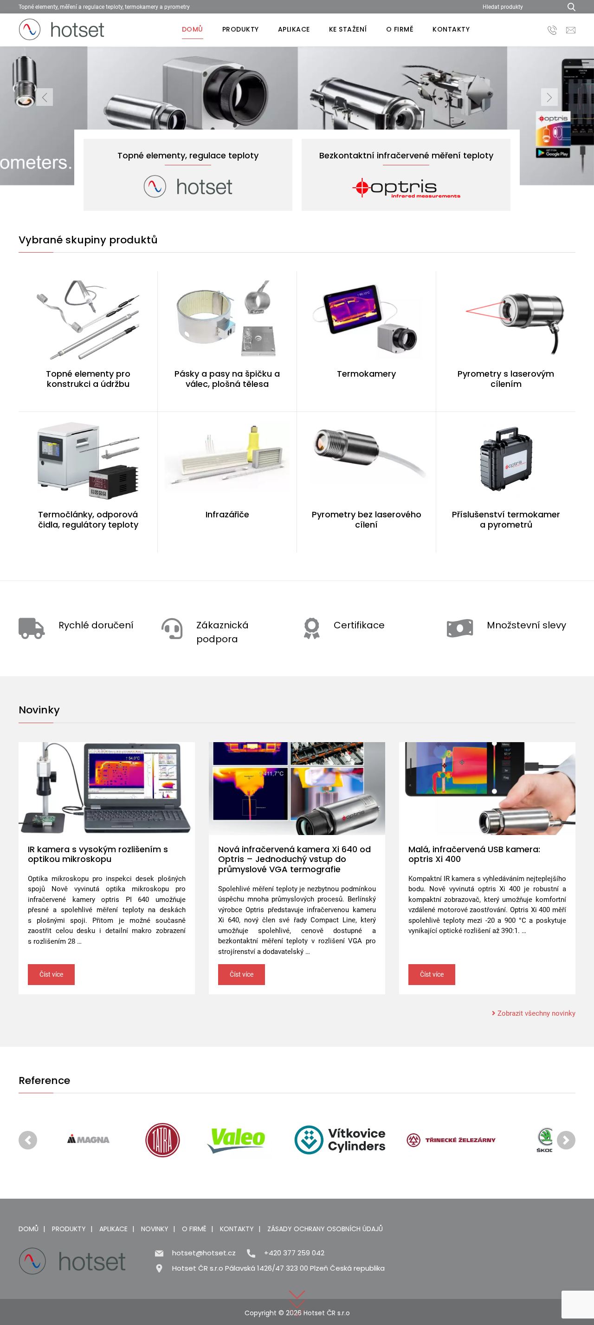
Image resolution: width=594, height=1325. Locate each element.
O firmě (400, 29)
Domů (192, 29)
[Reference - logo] (88, 1140)
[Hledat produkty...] (568, 6)
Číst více (51, 974)
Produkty (240, 29)
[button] (44, 115)
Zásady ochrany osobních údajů (325, 1229)
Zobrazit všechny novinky (535, 1013)
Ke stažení (348, 29)
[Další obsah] (297, 1290)
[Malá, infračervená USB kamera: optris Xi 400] (487, 788)
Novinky (154, 1229)
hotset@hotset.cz (204, 1253)
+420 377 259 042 (294, 1253)
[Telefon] (552, 29)
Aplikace (294, 29)
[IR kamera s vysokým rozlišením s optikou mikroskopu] (107, 788)
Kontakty (451, 29)
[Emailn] (570, 29)
